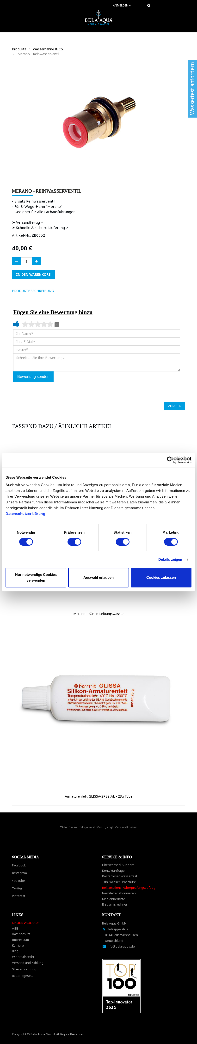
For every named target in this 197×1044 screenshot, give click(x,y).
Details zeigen (170, 559)
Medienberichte (113, 899)
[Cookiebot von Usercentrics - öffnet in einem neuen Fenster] (170, 460)
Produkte (19, 49)
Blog (15, 951)
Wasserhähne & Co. (48, 49)
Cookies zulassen (161, 577)
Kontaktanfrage (113, 870)
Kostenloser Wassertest (119, 876)
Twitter (17, 888)
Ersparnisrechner (114, 904)
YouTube (18, 880)
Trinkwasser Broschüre (119, 882)
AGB (15, 928)
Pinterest (18, 896)
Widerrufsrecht (23, 957)
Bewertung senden (33, 377)
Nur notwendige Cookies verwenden (36, 577)
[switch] (74, 542)
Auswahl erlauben (98, 577)
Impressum (20, 939)
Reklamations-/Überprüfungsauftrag (128, 887)
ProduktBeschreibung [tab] (33, 290)
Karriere (18, 945)
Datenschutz (21, 934)
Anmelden (121, 5)
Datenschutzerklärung (26, 514)
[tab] (64, 291)
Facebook (19, 865)
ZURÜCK (174, 406)
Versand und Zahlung (27, 962)
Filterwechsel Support (118, 865)
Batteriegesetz (22, 975)
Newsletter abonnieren (119, 893)
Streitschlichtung (24, 969)
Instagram (19, 873)
